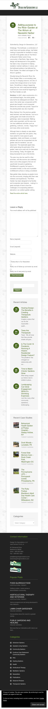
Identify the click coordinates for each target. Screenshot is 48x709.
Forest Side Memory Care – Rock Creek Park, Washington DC (27, 457)
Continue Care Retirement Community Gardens (21, 653)
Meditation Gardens (19, 671)
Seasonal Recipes (18, 681)
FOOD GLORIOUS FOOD (20, 583)
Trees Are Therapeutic (26, 331)
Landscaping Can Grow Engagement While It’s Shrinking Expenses (26, 390)
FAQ (14, 658)
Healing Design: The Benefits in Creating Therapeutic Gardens (27, 312)
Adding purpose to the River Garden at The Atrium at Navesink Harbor (28, 28)
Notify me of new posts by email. (20, 271)
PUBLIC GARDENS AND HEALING (20, 621)
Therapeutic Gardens (19, 684)
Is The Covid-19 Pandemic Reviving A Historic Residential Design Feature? (27, 349)
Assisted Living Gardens (20, 646)
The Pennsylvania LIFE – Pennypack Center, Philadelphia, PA (27, 475)
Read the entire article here (18, 193)
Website (12, 254)
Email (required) (15, 246)
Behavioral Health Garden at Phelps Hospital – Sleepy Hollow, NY (27, 429)
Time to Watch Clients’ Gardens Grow (27, 371)
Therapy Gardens (27, 437)
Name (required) (15, 239)
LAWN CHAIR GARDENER (21, 608)
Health (15, 664)
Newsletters (16, 674)
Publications (22, 38)
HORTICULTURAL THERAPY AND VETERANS (22, 595)
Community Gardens (19, 649)
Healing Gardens (16, 611)
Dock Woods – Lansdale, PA (27, 443)
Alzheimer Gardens (18, 643)
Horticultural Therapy (18, 585)
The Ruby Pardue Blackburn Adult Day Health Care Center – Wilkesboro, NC (27, 494)
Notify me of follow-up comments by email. (24, 266)
